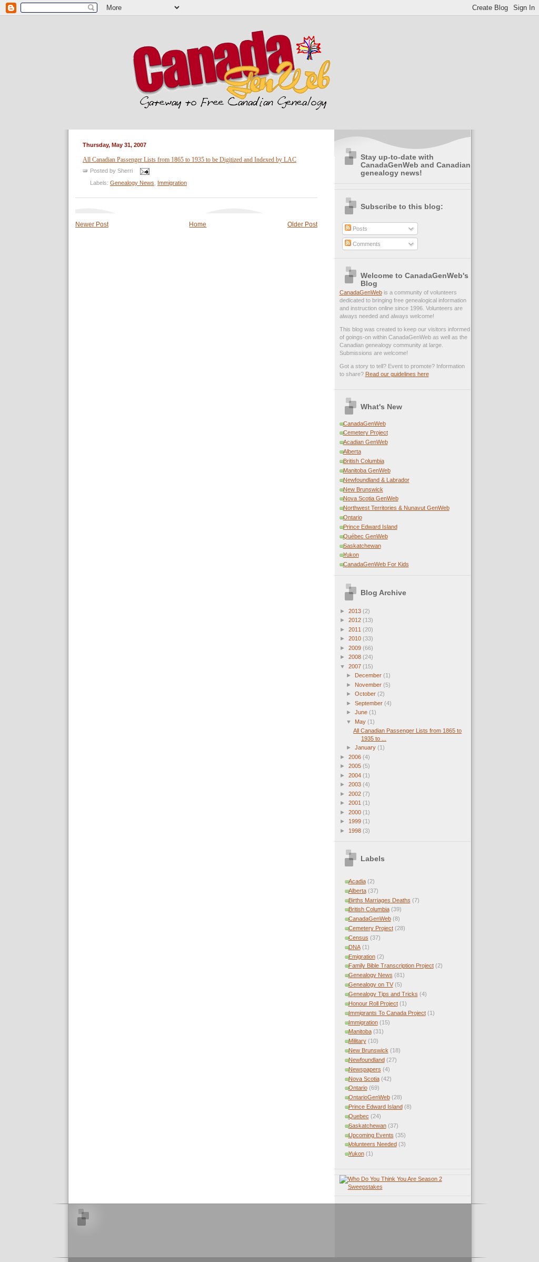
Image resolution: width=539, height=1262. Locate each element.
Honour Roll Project (373, 1003)
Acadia (357, 881)
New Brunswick (363, 489)
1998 (355, 830)
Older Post (302, 224)
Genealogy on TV (370, 984)
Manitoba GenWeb (367, 470)
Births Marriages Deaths (379, 900)
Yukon (351, 554)
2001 (355, 803)
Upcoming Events (371, 1135)
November (369, 685)
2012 (355, 620)
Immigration (172, 183)
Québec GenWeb (365, 536)
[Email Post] (143, 170)
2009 (355, 648)
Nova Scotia (364, 1079)
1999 (355, 821)
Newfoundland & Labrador (376, 480)
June (362, 712)
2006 (355, 757)
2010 (355, 638)
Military (357, 1041)
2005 (355, 766)
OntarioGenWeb (369, 1097)
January (366, 747)
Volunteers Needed (372, 1144)
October (366, 694)
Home (197, 224)
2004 (355, 775)
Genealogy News (132, 183)
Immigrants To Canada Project (387, 1013)
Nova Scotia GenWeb (370, 498)
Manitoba (360, 1031)
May (361, 721)
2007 (355, 666)
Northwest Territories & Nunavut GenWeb (396, 508)
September (369, 703)
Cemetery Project (365, 432)
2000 (355, 812)
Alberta (352, 451)
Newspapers (364, 1069)
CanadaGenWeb (361, 292)
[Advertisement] (220, 1230)
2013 (355, 611)
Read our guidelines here (397, 374)
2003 (355, 784)
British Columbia (363, 461)
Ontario (352, 517)
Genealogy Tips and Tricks (383, 994)
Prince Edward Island (370, 527)
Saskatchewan (362, 546)
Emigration (361, 956)
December (369, 675)
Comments (366, 244)
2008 (355, 657)
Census (358, 937)
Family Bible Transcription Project (391, 965)
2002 (355, 794)
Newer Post (91, 224)
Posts (359, 228)
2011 (355, 629)
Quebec (358, 1116)
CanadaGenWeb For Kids (376, 564)
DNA (354, 947)
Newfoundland (366, 1060)
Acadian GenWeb (365, 442)
